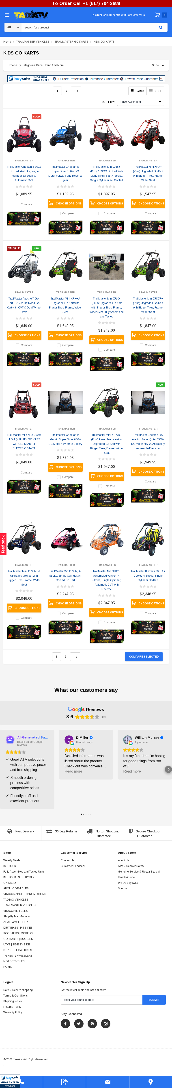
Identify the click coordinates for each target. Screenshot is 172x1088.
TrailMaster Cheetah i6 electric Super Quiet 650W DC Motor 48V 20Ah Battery (65, 439)
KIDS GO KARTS (104, 41)
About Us (123, 860)
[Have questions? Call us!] (21, 1082)
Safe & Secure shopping (18, 990)
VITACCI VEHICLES (15, 910)
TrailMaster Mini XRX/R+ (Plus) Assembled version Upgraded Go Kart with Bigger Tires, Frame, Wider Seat (106, 443)
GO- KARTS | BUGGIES (18, 938)
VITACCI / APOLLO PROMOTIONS (24, 894)
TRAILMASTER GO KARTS (71, 41)
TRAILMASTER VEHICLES (32, 41)
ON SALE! (9, 882)
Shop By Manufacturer (16, 916)
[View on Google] (68, 739)
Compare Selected (144, 656)
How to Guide (126, 877)
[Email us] (107, 1082)
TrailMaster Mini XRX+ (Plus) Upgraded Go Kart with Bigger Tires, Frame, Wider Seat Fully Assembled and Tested (107, 307)
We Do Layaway (128, 882)
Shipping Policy (12, 1001)
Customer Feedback (73, 866)
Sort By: (108, 102)
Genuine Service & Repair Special (139, 871)
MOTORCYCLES (14, 961)
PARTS (7, 967)
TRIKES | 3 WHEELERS (17, 955)
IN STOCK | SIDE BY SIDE (19, 877)
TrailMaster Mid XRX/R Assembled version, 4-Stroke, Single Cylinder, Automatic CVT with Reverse (106, 580)
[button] (10, 1081)
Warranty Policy (12, 1012)
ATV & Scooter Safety (131, 866)
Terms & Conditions (15, 995)
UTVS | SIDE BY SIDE (16, 944)
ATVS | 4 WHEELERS (16, 922)
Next (76, 91)
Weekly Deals (11, 860)
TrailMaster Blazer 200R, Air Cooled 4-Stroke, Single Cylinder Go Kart (148, 576)
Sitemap (123, 888)
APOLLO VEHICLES (16, 888)
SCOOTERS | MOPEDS (18, 933)
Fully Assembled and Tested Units (23, 871)
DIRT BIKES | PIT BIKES (18, 927)
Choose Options (69, 203)
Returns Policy (12, 1006)
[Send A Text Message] (64, 1082)
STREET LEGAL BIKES (17, 950)
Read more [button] (73, 771)
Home (7, 41)
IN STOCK (9, 866)
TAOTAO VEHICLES (15, 899)
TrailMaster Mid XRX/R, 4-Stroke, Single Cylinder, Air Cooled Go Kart (65, 576)
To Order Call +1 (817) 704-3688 (86, 3)
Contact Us (67, 860)
